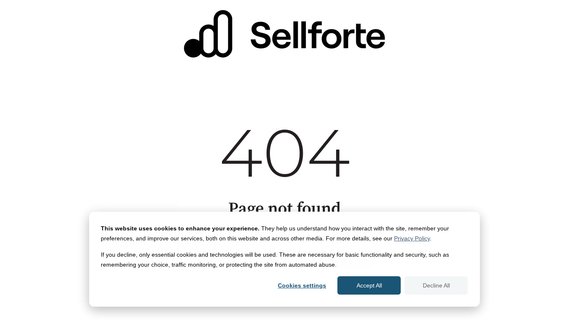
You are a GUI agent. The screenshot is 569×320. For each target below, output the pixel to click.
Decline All (436, 285)
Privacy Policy (412, 238)
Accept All (369, 285)
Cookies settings (302, 285)
